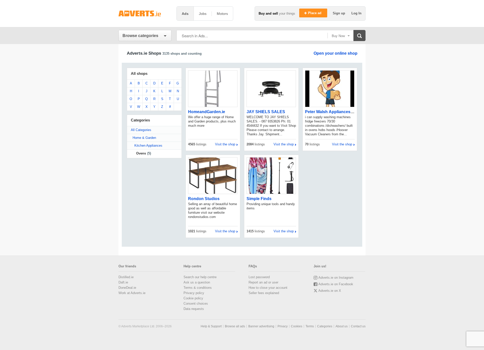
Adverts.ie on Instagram (335, 277)
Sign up (339, 13)
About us (342, 326)
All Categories (141, 130)
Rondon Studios (204, 199)
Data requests (194, 309)
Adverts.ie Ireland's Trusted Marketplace (144, 13)
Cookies (296, 326)
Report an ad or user (263, 282)
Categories (324, 326)
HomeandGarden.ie (206, 112)
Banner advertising (261, 326)
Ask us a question (197, 282)
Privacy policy (194, 293)
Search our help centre (200, 277)
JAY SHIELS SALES (266, 112)
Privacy (283, 326)
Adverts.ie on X (329, 291)
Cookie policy (193, 298)
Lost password (259, 277)
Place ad (315, 13)
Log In (356, 13)
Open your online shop (335, 53)
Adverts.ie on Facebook (335, 284)
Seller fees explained (264, 293)
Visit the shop (225, 144)
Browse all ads (235, 326)
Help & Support (211, 326)
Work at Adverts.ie (131, 293)
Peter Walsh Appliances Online (334, 112)
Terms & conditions (198, 288)
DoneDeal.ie (127, 288)
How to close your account (268, 288)
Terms (310, 326)
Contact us (358, 326)
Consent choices (196, 303)
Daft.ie (123, 282)
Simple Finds (259, 199)
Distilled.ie (126, 277)
